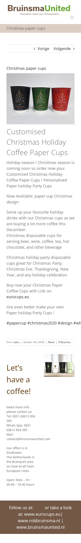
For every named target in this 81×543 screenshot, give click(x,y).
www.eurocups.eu (42, 514)
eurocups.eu (17, 296)
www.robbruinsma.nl (39, 521)
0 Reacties (64, 342)
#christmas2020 (42, 323)
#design (65, 323)
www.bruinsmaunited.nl (40, 527)
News (51, 342)
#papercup (16, 323)
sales (16, 342)
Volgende (62, 48)
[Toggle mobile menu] (72, 17)
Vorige (43, 48)
